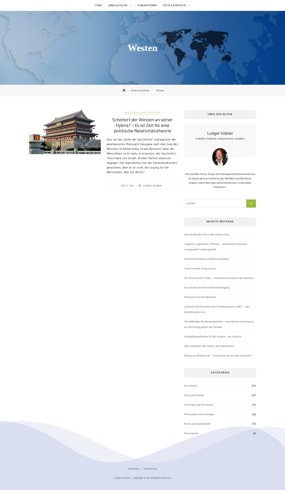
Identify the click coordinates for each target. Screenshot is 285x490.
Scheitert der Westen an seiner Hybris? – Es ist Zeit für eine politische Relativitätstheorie (142, 125)
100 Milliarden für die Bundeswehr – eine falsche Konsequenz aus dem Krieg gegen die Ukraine (219, 324)
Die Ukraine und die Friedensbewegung (206, 288)
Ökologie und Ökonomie (198, 405)
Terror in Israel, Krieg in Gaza (200, 268)
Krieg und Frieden (194, 395)
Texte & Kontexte (174, 5)
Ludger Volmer (152, 186)
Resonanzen (191, 433)
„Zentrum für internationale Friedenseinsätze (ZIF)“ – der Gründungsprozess (216, 309)
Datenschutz (150, 469)
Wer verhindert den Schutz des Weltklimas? (209, 346)
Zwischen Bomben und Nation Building (206, 259)
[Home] (124, 90)
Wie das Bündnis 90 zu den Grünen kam (206, 234)
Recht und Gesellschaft (197, 424)
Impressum (134, 469)
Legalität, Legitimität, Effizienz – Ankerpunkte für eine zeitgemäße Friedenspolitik (215, 247)
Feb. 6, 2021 (127, 186)
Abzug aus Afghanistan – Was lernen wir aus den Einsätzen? (218, 356)
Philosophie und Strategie (142, 112)
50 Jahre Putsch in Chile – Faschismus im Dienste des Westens (219, 278)
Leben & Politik (117, 5)
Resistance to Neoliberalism (200, 297)
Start (98, 5)
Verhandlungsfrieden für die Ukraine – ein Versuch (212, 337)
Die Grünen (190, 386)
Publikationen (147, 5)
